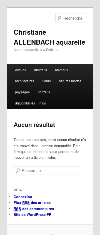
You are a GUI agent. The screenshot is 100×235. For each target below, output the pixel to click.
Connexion (23, 196)
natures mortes (70, 80)
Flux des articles (32, 202)
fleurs (46, 80)
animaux (61, 69)
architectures (24, 80)
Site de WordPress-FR (32, 214)
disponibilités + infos (30, 103)
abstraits (40, 69)
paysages (22, 92)
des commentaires (34, 208)
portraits (44, 92)
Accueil (20, 69)
